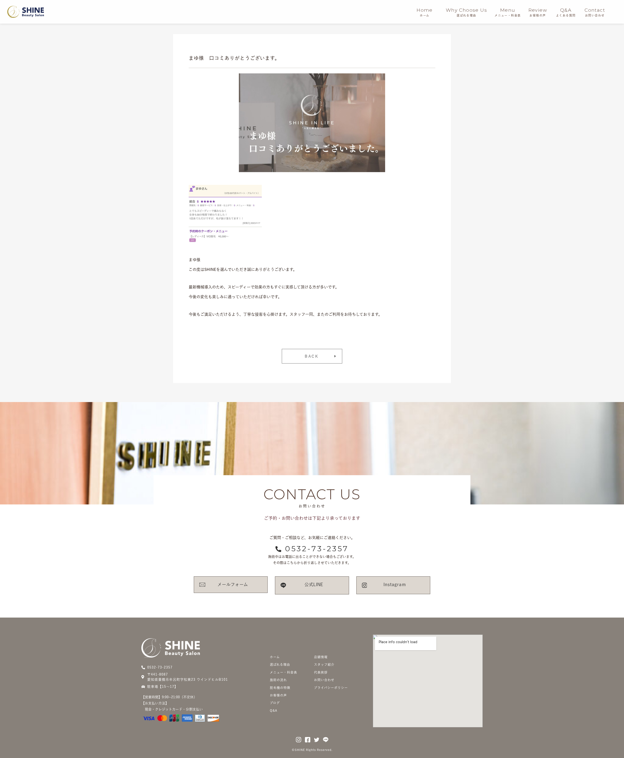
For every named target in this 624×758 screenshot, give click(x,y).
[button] (312, 356)
